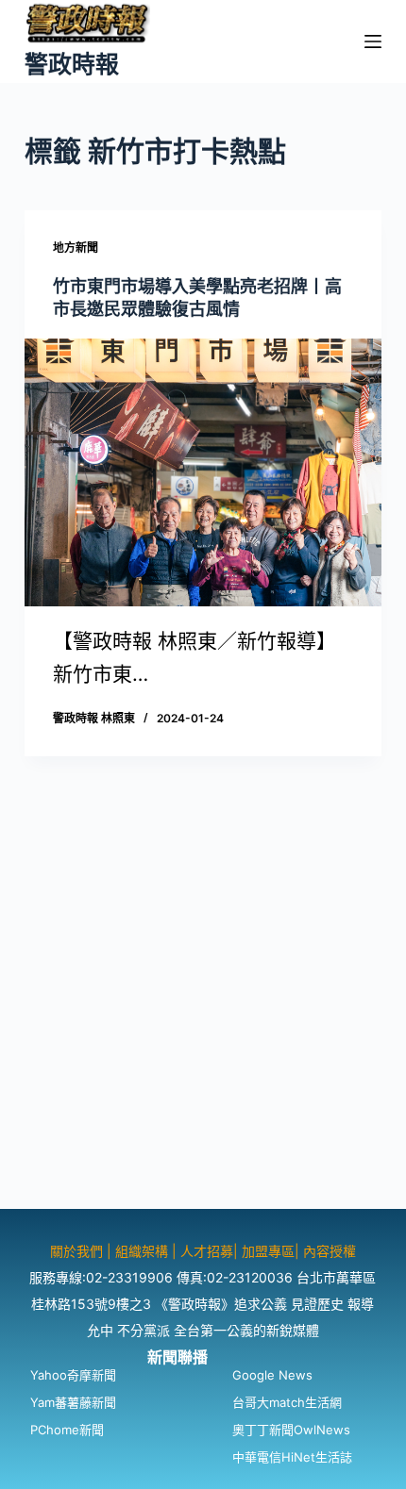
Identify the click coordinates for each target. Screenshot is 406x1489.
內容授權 (329, 1251)
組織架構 (141, 1251)
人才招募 (206, 1251)
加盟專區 (268, 1251)
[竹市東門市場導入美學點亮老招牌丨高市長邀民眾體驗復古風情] (203, 472)
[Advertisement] (203, 1006)
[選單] (372, 41)
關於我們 (78, 1251)
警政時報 (72, 64)
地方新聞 (75, 247)
